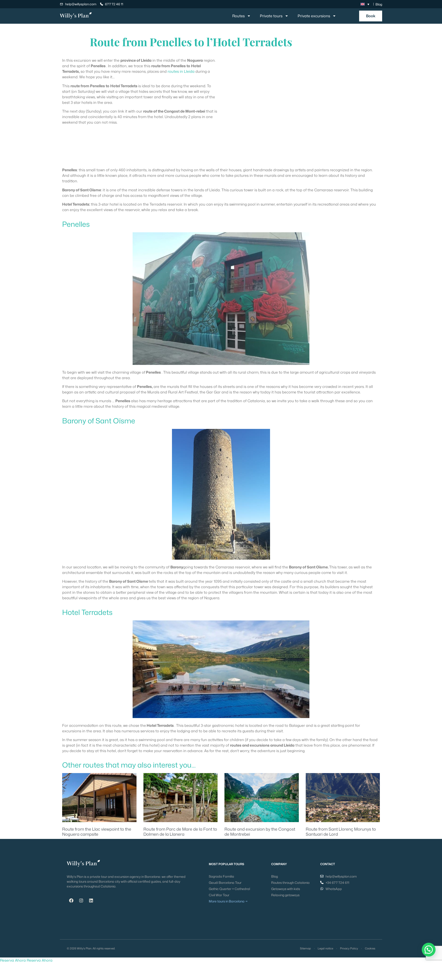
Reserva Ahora (13, 960)
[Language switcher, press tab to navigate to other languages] (365, 4)
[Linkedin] (91, 900)
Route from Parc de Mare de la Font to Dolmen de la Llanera (180, 831)
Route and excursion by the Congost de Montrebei (259, 831)
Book (370, 15)
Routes (238, 15)
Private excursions (314, 15)
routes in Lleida (181, 71)
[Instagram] (81, 900)
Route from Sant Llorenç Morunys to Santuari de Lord (341, 831)
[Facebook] (71, 900)
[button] (429, 950)
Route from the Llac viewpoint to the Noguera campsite (96, 831)
